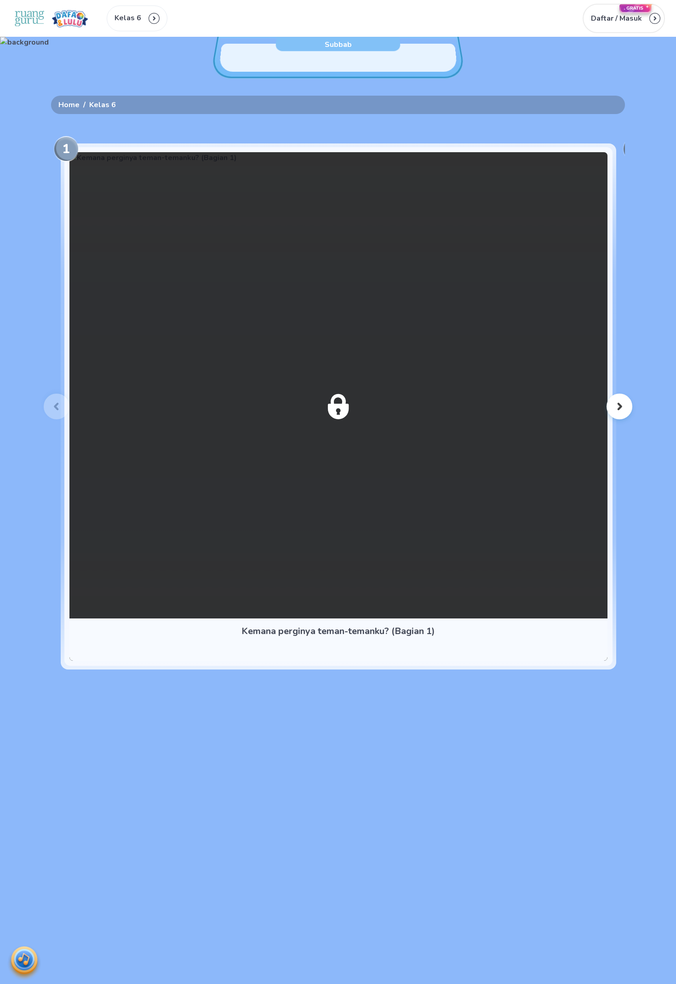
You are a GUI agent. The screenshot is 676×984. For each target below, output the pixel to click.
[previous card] (56, 406)
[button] (624, 18)
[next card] (619, 406)
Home (69, 105)
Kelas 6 (102, 105)
